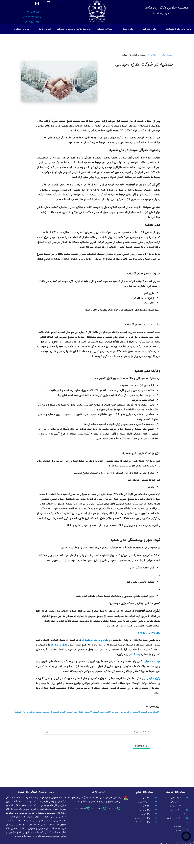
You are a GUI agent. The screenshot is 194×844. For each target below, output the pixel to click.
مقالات (153, 55)
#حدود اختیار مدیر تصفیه (79, 712)
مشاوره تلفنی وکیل (144, 802)
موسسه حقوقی (152, 662)
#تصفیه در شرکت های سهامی (125, 712)
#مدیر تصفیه (59, 712)
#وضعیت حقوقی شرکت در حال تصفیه (33, 712)
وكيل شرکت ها (59, 645)
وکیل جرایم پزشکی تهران (142, 818)
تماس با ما (45, 29)
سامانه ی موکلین (175, 802)
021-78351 (112, 808)
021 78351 (32, 12)
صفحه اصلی (167, 55)
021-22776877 (97, 808)
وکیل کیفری (127, 29)
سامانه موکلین (21, 29)
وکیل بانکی (146, 806)
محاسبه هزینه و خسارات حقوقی (74, 29)
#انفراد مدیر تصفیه (149, 712)
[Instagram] (37, 5)
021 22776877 (32, 17)
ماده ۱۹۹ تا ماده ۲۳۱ (149, 633)
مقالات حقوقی (104, 29)
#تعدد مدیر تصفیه (101, 712)
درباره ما (178, 830)
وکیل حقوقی (149, 29)
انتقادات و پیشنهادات (174, 806)
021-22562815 (80, 808)
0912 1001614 (32, 22)
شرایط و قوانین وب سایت (173, 798)
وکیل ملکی (146, 798)
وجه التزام (134, 654)
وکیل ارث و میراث (144, 810)
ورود (46, 731)
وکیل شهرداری (145, 814)
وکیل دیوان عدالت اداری (142, 822)
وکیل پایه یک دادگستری (178, 29)
